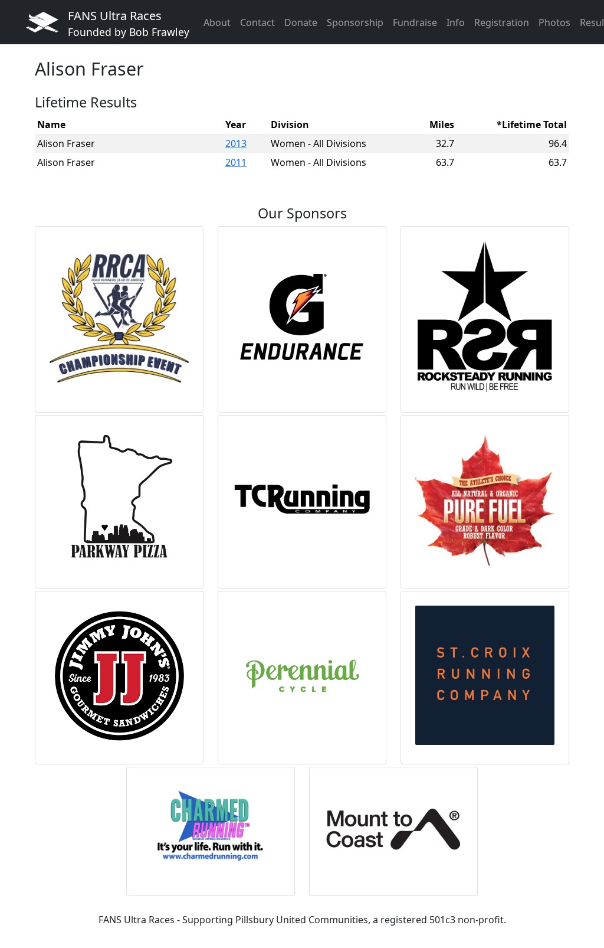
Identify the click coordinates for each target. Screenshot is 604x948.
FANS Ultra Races (128, 23)
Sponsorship (355, 22)
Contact (257, 22)
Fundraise (415, 22)
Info (456, 22)
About (217, 22)
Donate (300, 22)
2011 (236, 162)
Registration (501, 22)
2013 (236, 143)
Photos (554, 22)
